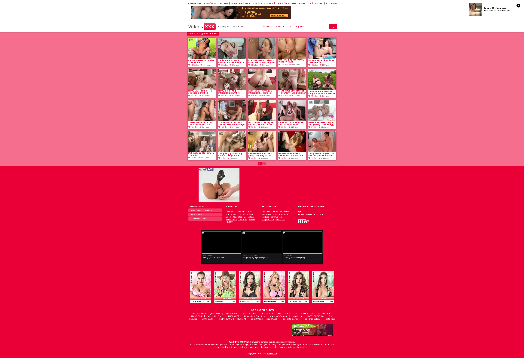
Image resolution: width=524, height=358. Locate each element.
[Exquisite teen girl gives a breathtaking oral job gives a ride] (262, 58)
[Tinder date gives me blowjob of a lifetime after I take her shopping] (232, 58)
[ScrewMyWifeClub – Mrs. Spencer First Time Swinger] (232, 120)
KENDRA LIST (233, 316)
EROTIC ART (207, 319)
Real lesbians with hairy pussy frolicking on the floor (260, 154)
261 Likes (314, 96)
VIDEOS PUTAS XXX (315, 316)
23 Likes (284, 158)
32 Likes (314, 127)
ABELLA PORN (194, 3)
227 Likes (194, 95)
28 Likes (314, 158)
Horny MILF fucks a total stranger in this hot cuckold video (200, 92)
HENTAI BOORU (225, 319)
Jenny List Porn (284, 313)
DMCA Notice (196, 214)
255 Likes (224, 95)
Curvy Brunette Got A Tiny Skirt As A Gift (201, 61)
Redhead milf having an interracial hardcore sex (260, 92)
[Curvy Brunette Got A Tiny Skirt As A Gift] (202, 58)
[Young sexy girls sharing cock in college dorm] (232, 151)
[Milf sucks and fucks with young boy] (202, 141)
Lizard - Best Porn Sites (254, 316)
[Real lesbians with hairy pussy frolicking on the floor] (262, 151)
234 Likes (254, 95)
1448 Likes (195, 65)
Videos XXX (272, 353)
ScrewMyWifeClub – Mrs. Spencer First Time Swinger (231, 123)
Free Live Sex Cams (198, 218)
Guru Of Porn (283, 3)
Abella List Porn (215, 316)
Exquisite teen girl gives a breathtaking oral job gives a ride (261, 61)
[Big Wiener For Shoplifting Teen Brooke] (322, 58)
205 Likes (194, 127)
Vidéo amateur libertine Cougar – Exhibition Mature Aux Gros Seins (321, 92)
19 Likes (194, 157)
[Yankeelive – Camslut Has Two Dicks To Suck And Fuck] (202, 120)
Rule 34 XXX (271, 319)
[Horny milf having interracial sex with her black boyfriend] (232, 79)
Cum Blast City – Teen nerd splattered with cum (291, 123)
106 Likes (224, 127)
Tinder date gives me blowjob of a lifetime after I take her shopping (231, 61)
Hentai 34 (241, 319)
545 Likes (254, 65)
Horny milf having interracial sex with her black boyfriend (229, 92)
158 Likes (314, 65)
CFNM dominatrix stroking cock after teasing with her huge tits (292, 92)
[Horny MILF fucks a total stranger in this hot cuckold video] (202, 79)
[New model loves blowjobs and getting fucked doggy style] (322, 120)
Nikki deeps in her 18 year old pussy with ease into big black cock (261, 123)
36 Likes (254, 158)
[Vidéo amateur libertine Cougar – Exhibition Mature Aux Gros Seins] (322, 89)
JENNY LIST (223, 3)
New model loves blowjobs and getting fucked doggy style (321, 123)
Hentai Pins (330, 319)
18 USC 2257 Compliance (201, 210)
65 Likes (254, 127)
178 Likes (284, 64)
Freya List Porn (324, 313)
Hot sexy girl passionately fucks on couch (291, 61)
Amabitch (297, 316)
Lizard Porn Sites (315, 3)
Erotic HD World (267, 3)
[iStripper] (262, 304)
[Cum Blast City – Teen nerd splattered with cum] (292, 120)
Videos (201, 26)
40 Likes (284, 127)
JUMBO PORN (251, 3)
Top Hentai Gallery (311, 319)
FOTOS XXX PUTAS (304, 313)
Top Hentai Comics (290, 319)
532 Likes (224, 65)
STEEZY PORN (298, 3)
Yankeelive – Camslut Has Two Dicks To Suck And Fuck (201, 123)
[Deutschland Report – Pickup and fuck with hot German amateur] (292, 151)
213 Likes (284, 95)
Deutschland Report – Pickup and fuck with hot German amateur (290, 154)
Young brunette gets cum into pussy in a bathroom (321, 154)
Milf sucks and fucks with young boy (201, 154)
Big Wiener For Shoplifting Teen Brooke (321, 61)
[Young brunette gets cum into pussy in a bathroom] (322, 151)
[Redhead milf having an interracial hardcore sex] (262, 79)
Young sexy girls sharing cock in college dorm (230, 154)
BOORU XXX (256, 319)
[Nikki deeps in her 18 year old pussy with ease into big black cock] (262, 120)
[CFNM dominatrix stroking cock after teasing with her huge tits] (292, 79)
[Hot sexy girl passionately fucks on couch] (292, 48)
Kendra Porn (236, 3)
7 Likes (223, 158)
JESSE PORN (331, 3)
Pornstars (281, 26)
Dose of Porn (209, 3)
